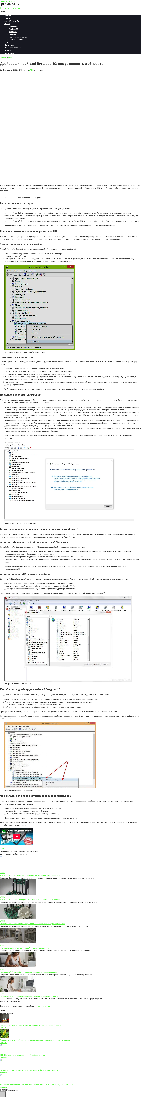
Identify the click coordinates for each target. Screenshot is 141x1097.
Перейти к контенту (8, 1)
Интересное (9, 45)
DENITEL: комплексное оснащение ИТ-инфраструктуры (23, 1055)
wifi (2, 849)
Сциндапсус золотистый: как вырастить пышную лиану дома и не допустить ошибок (35, 1040)
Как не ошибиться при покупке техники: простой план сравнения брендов (30, 1025)
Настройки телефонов (18, 37)
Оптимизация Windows (18, 40)
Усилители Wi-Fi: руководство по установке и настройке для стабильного (30, 875)
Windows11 (13, 29)
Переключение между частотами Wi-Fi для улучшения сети (24, 948)
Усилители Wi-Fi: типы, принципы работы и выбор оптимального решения (30, 900)
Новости (7, 50)
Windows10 (13, 26)
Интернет (13, 34)
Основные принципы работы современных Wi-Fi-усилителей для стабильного (32, 924)
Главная (7, 16)
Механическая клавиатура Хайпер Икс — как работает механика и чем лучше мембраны (36, 1085)
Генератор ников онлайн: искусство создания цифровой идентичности (29, 1070)
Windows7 (13, 32)
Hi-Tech (7, 24)
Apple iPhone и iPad (12, 21)
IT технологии (10, 8)
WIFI (31, 70)
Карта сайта (9, 53)
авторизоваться (44, 1006)
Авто (6, 42)
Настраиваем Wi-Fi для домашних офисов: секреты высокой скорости (29, 996)
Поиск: (3, 11)
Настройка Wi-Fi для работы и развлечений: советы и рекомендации (28, 972)
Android (7, 18)
